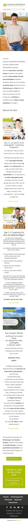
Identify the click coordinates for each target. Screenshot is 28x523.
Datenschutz (13, 502)
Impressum (18, 500)
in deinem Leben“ (14, 345)
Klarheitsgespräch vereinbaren (13, 481)
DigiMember (18, 520)
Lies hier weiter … (14, 201)
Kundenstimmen (13, 459)
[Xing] (22, 507)
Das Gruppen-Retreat (14, 333)
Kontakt (6, 497)
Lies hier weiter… (14, 303)
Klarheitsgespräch (17, 497)
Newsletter (8, 500)
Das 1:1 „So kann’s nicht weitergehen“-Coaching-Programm (14, 145)
